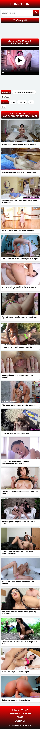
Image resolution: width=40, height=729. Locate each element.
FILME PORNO (20, 710)
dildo (13, 102)
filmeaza (22, 102)
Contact (20, 721)
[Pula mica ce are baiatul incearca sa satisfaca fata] (20, 304)
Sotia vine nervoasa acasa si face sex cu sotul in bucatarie (19, 201)
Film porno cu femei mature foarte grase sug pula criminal (19, 612)
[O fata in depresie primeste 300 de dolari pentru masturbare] (20, 538)
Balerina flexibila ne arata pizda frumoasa (18, 231)
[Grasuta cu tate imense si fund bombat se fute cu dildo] (20, 478)
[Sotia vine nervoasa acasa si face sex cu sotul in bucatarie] (20, 187)
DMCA (20, 717)
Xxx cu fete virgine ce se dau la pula (16, 672)
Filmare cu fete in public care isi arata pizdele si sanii (19, 643)
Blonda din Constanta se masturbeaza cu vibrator (18, 582)
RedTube (5, 97)
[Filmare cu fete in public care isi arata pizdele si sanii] (20, 629)
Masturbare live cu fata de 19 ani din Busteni (19, 172)
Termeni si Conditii (20, 713)
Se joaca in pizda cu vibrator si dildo (16, 700)
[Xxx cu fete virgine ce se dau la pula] (20, 659)
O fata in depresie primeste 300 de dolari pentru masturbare (17, 553)
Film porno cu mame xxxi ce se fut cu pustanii (19, 405)
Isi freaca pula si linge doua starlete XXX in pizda (18, 522)
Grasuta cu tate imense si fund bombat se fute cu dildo (20, 492)
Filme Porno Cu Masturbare (24, 92)
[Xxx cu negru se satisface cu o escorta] (20, 334)
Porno (19, 4)
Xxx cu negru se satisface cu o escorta (17, 347)
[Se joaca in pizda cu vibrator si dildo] (20, 687)
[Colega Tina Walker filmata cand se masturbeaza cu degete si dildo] (20, 448)
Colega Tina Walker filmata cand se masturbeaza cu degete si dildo (15, 462)
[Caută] (36, 13)
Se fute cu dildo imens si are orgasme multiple (20, 259)
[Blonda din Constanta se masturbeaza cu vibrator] (20, 569)
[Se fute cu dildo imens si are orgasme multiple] (20, 246)
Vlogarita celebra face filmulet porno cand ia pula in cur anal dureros (19, 288)
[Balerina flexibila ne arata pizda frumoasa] (20, 218)
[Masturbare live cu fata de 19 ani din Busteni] (20, 159)
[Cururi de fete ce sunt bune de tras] (20, 420)
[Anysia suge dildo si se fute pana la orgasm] (20, 131)
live (3, 107)
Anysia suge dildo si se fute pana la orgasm (19, 144)
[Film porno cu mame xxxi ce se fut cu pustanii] (20, 392)
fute (31, 102)
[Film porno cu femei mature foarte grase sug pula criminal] (20, 599)
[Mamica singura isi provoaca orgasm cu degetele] (20, 362)
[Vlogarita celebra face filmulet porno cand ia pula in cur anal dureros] (20, 274)
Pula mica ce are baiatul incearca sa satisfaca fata (19, 318)
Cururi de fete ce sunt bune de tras (15, 433)
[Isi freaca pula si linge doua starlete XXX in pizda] (20, 508)
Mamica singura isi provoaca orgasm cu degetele (17, 376)
